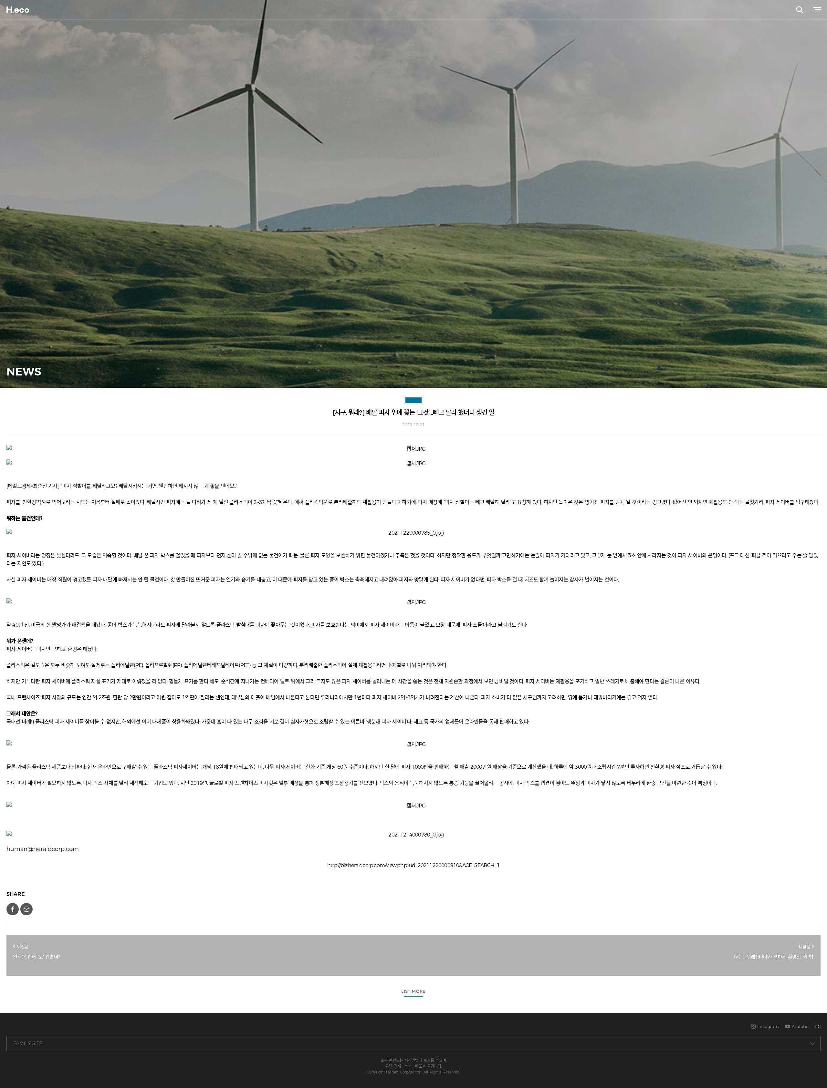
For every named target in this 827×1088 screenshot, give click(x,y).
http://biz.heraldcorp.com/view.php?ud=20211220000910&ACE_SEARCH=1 (413, 865)
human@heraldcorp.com (42, 849)
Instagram (767, 1026)
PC (818, 1026)
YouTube (799, 1026)
